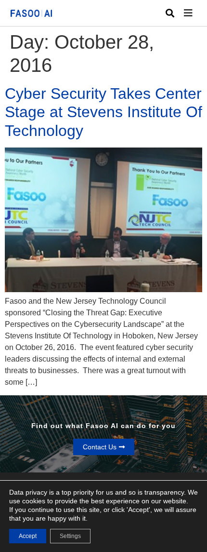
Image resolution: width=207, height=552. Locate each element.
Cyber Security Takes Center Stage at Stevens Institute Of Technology (103, 112)
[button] (195, 13)
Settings (70, 536)
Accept (28, 536)
